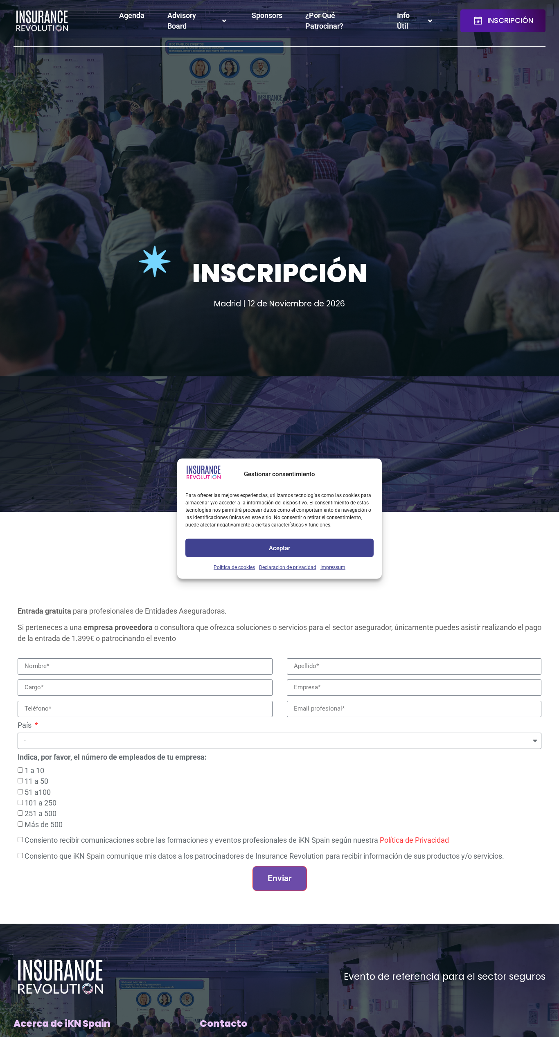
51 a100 (38, 792)
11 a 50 (36, 781)
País (25, 725)
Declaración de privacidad (287, 567)
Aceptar (279, 547)
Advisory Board (181, 20)
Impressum (332, 567)
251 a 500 (40, 814)
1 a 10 (34, 770)
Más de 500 (44, 824)
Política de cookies (234, 567)
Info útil (403, 20)
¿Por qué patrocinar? (324, 20)
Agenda (131, 15)
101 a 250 (40, 803)
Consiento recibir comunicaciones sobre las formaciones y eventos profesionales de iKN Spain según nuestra (237, 840)
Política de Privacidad (414, 840)
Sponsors (267, 15)
